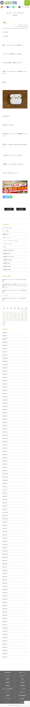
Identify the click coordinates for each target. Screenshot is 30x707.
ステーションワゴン (7, 243)
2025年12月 (5, 358)
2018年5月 (4, 650)
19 (11, 317)
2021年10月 (5, 518)
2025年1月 (4, 393)
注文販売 (22, 682)
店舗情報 (8, 679)
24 (4, 320)
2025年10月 (5, 364)
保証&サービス (22, 672)
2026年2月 (4, 351)
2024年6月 (4, 416)
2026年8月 (4, 332)
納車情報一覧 (5, 234)
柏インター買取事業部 (7, 688)
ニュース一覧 (5, 231)
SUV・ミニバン (6, 237)
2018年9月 (4, 637)
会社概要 (8, 695)
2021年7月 (4, 528)
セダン (4, 247)
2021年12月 (5, 512)
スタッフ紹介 (23, 688)
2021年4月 (4, 538)
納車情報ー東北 (6, 263)
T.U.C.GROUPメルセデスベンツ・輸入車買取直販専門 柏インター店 (11, 3)
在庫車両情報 (7, 672)
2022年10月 (5, 480)
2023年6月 (4, 454)
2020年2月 (4, 583)
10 (4, 315)
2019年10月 (5, 596)
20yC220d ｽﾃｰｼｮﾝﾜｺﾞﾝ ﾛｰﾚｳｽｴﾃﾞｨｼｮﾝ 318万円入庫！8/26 (14, 299)
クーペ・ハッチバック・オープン (10, 240)
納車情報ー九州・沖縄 (8, 256)
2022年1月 (4, 509)
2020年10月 (5, 557)
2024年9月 (4, 406)
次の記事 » (21, 209)
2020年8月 (4, 563)
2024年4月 (4, 422)
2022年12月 (5, 473)
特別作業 (8, 685)
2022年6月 (4, 493)
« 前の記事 (9, 209)
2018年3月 (4, 657)
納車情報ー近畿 (6, 266)
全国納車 (8, 682)
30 (25, 320)
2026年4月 (4, 345)
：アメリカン (5, 295)
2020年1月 (4, 586)
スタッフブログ (7, 698)
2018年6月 (4, 647)
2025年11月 (5, 361)
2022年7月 (4, 490)
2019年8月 (4, 602)
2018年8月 (4, 641)
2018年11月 (5, 631)
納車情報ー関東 (6, 269)
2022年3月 (4, 502)
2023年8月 (4, 448)
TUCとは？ (22, 675)
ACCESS (10, 7)
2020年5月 (4, 573)
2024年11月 (5, 400)
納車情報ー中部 (6, 253)
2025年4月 (4, 384)
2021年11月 (5, 515)
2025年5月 (4, 380)
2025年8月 (4, 371)
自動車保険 (22, 685)
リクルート (7, 692)
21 (18, 317)
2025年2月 (4, 390)
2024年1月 (4, 432)
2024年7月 (4, 412)
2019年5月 (4, 612)
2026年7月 (4, 335)
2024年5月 (4, 419)
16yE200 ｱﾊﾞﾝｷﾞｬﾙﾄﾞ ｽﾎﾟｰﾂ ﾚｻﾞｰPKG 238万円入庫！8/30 (14, 280)
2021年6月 (4, 531)
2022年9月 (4, 483)
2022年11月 (5, 477)
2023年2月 (4, 467)
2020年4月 (4, 576)
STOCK (4, 7)
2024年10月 (5, 403)
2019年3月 (4, 618)
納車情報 (22, 698)
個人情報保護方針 (22, 695)
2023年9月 (4, 445)
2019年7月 (4, 605)
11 (7, 315)
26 (11, 320)
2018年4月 (4, 653)
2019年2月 (4, 621)
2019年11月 (5, 592)
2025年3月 (4, 387)
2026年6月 (4, 339)
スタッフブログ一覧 (24, 26)
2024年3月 (4, 425)
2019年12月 (5, 589)
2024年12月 (5, 396)
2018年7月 (4, 644)
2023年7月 (4, 451)
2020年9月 (4, 560)
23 (25, 317)
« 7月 (3, 324)
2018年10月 (5, 634)
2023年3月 (4, 464)
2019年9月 (4, 599)
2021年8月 (4, 525)
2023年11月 (5, 438)
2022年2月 (4, 506)
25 (7, 320)
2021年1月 (4, 547)
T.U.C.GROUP (22, 702)
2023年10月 (5, 441)
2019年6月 (4, 608)
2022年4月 (4, 499)
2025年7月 (4, 374)
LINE (16, 7)
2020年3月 (4, 579)
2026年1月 (4, 355)
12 (11, 315)
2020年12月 (5, 551)
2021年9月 (4, 522)
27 (15, 320)
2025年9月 (4, 367)
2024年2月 (4, 428)
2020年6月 (4, 570)
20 (15, 317)
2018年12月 (5, 628)
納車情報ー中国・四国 (8, 250)
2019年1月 (4, 624)
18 (7, 317)
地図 (23, 679)
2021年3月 (4, 541)
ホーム (7, 702)
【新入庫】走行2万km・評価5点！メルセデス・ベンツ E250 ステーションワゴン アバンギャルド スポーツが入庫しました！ (15, 286)
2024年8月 (4, 409)
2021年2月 (4, 544)
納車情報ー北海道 (7, 259)
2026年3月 (4, 348)
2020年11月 (5, 554)
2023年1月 (4, 470)
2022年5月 (4, 496)
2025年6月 (4, 377)
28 (18, 320)
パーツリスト (7, 675)
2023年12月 (5, 435)
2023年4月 (4, 461)
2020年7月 (4, 567)
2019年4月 (4, 615)
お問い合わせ (23, 692)
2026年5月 (4, 342)
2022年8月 (4, 486)
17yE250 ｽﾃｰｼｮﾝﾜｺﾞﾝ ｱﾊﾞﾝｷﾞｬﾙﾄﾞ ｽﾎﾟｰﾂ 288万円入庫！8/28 (14, 291)
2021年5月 (4, 535)
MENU (27, 3)
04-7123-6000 (25, 7)
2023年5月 (4, 457)
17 (4, 317)
